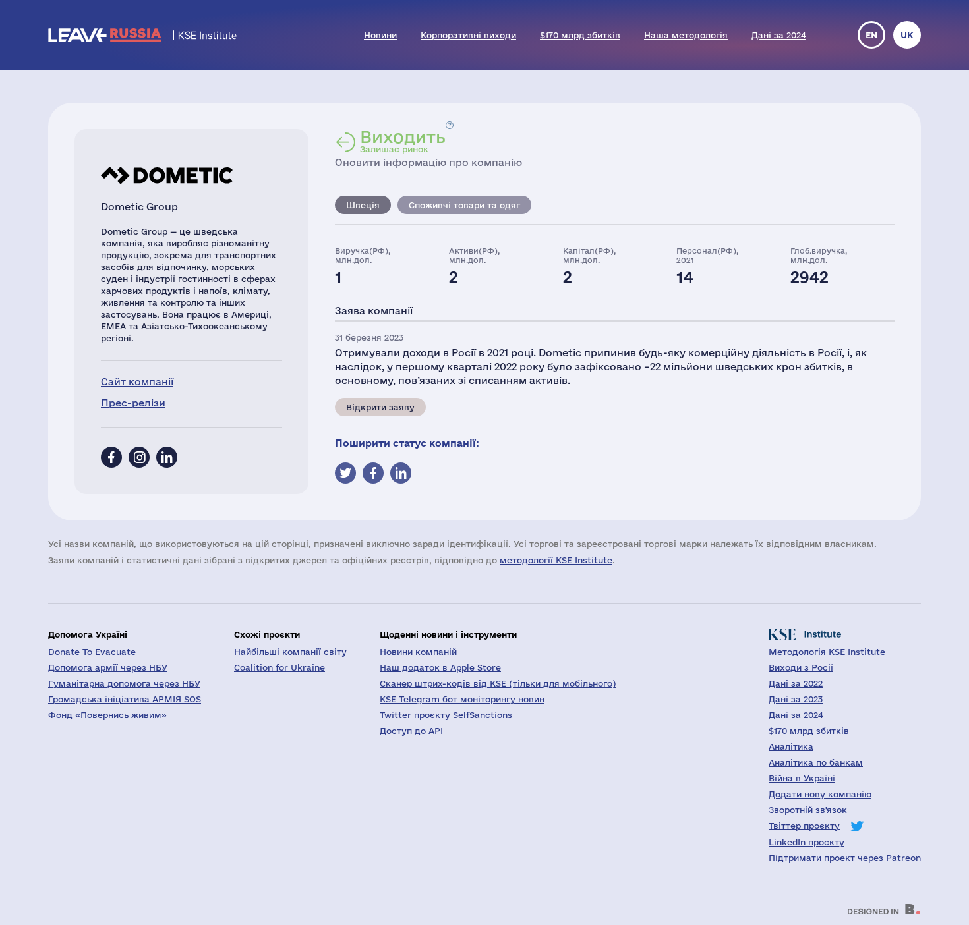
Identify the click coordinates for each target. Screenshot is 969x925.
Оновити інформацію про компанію (428, 162)
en (871, 35)
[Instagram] (139, 457)
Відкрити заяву (380, 407)
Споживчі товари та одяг (464, 205)
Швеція (363, 205)
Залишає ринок (403, 141)
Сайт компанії (137, 381)
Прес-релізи (133, 402)
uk (907, 35)
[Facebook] (111, 457)
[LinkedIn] (166, 457)
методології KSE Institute (556, 560)
